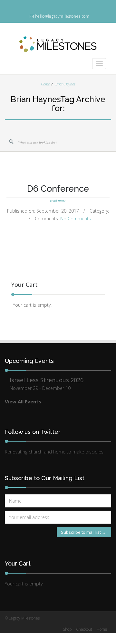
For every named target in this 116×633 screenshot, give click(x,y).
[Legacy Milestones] (58, 49)
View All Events (23, 401)
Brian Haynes (65, 84)
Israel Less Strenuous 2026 (46, 380)
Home (45, 84)
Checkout (84, 629)
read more (58, 200)
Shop (67, 629)
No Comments (75, 218)
